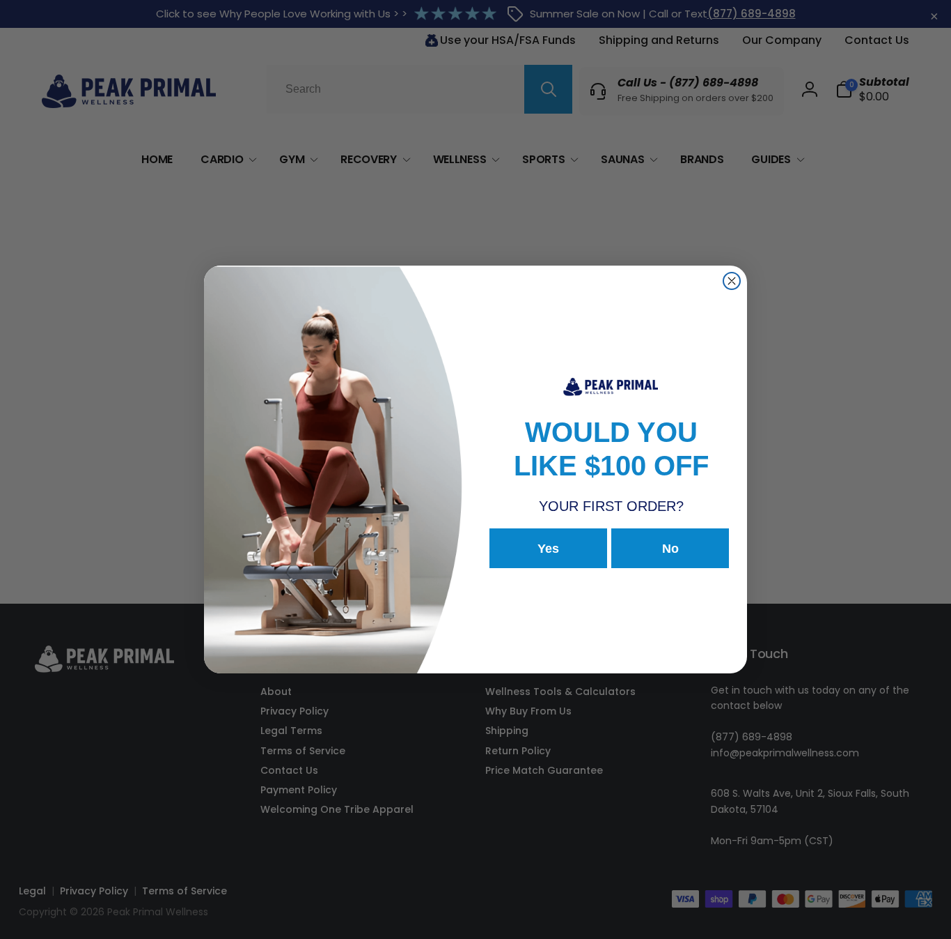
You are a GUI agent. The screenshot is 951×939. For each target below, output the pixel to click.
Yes (548, 549)
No (670, 549)
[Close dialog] (731, 281)
